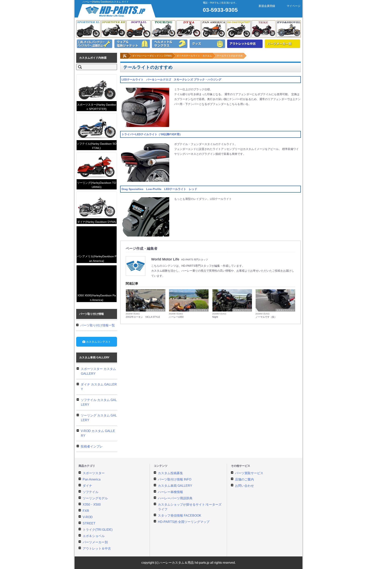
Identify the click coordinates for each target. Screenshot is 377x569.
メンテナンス (94, 44)
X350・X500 (92, 504)
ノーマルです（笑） (266, 317)
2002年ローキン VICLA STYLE (143, 317)
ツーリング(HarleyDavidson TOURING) (96, 185)
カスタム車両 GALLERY (175, 485)
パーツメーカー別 (282, 44)
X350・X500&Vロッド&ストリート (239, 28)
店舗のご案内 (244, 479)
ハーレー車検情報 (170, 492)
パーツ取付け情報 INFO (174, 479)
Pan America (214, 28)
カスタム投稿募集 (170, 473)
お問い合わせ (244, 485)
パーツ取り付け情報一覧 (97, 325)
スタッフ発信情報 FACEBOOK (179, 515)
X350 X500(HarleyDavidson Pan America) (96, 297)
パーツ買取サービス (249, 473)
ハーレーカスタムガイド (117, 10)
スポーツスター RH (113, 28)
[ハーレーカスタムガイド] (124, 58)
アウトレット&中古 (245, 44)
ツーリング (164, 28)
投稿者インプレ (92, 446)
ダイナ (188, 28)
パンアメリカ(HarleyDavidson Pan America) (96, 258)
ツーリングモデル (95, 498)
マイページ (293, 5)
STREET (89, 523)
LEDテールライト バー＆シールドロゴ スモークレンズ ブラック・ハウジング (171, 79)
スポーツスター (94, 473)
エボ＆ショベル (289, 28)
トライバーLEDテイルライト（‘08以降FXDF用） (152, 134)
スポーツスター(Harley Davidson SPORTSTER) (96, 107)
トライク (263, 28)
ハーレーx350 (176, 317)
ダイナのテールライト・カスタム (194, 55)
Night (215, 317)
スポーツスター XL (88, 28)
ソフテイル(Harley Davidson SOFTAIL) (96, 146)
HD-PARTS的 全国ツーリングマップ (184, 521)
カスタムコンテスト (155, 310)
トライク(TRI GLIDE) (98, 529)
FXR (86, 510)
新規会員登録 (267, 5)
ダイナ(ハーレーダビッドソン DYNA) (152, 55)
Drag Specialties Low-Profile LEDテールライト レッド (159, 189)
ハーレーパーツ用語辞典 (175, 498)
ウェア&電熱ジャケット (132, 44)
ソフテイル (138, 28)
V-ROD (88, 517)
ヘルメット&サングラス (169, 44)
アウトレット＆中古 (97, 548)
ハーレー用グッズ (207, 44)
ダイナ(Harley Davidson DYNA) (96, 221)
